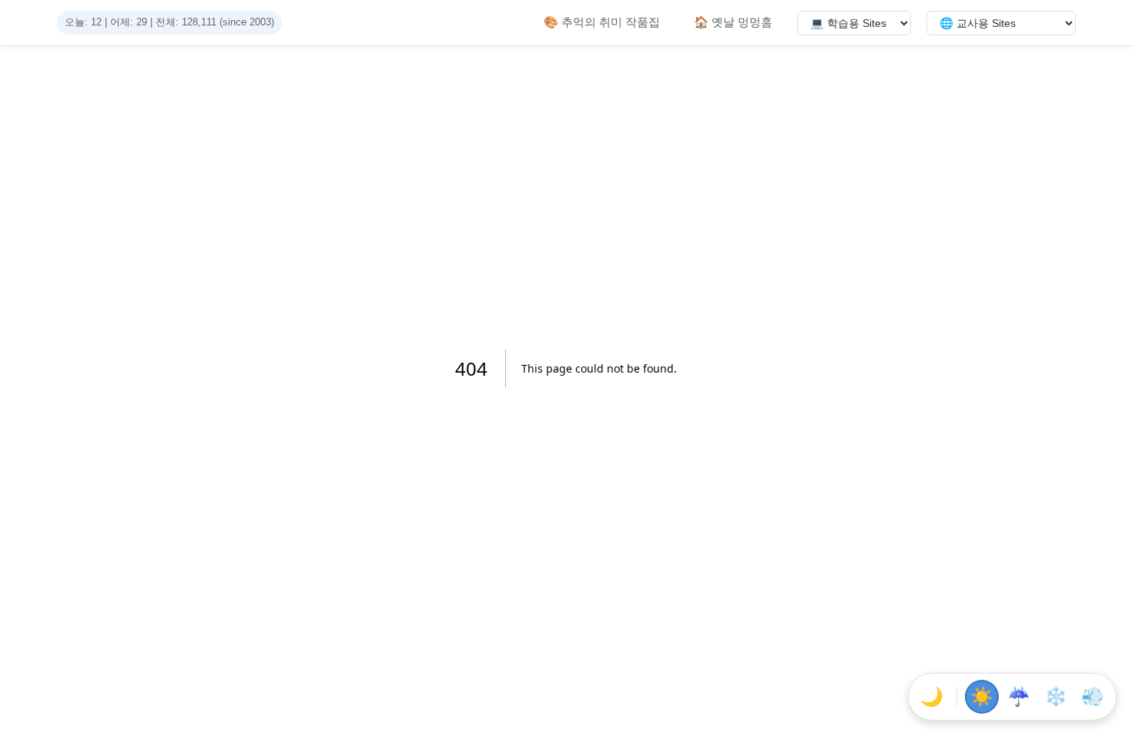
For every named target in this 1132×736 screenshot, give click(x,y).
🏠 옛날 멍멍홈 (733, 22)
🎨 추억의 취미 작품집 (602, 22)
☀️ (981, 696)
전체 (166, 22)
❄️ (1055, 696)
